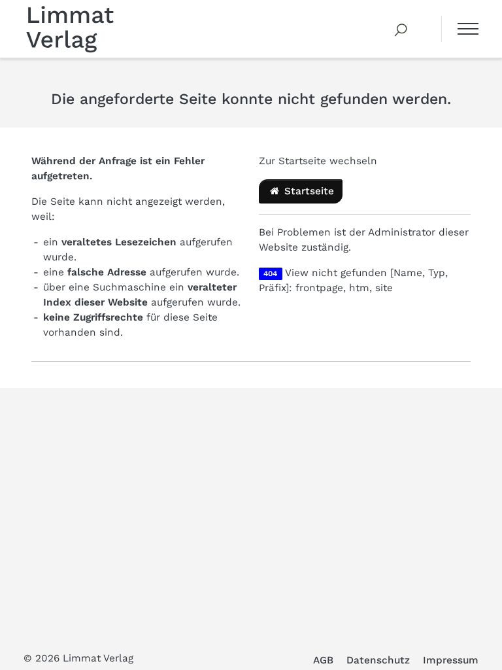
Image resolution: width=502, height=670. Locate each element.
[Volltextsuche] (401, 29)
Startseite (307, 191)
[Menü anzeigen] (459, 29)
